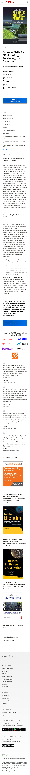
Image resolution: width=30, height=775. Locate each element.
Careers (4, 671)
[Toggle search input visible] (28, 2)
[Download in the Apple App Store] (7, 731)
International (6, 709)
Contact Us (5, 696)
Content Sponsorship (8, 687)
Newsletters (5, 698)
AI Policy (4, 703)
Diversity (4, 684)
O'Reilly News (6, 674)
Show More (6, 149)
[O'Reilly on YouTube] (12, 656)
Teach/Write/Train (7, 669)
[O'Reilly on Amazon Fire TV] (8, 747)
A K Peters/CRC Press (12, 88)
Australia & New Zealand (9, 712)
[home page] (10, 2)
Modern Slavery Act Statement (10, 771)
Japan (4, 715)
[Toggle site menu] (2, 2)
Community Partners (8, 679)
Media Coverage (7, 676)
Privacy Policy (6, 701)
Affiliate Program (7, 682)
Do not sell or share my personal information (13, 758)
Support (5, 692)
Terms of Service (6, 767)
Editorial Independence (8, 769)
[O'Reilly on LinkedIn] (9, 656)
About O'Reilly (7, 665)
